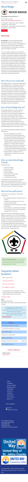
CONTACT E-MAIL (6, 297)
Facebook (10, 415)
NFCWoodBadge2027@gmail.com (14, 20)
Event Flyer (4, 30)
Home (8, 381)
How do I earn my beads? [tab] (8, 284)
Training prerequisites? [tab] (8, 280)
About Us (10, 399)
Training (9, 393)
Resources (10, 395)
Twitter (17, 415)
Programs (10, 389)
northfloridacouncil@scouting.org (9, 427)
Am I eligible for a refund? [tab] (8, 287)
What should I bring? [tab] (7, 277)
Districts (10, 391)
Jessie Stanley (5, 354)
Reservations (11, 387)
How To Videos (11, 385)
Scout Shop (10, 397)
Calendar (10, 383)
